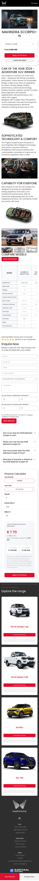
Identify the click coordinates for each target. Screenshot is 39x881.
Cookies (20, 858)
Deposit (7, 494)
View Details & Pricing (19, 635)
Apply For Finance (19, 575)
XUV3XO (19, 727)
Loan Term (8, 486)
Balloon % (8, 512)
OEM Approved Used (20, 830)
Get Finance (10, 877)
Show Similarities (10, 259)
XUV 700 (19, 778)
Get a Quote (19, 640)
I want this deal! (19, 60)
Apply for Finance (19, 55)
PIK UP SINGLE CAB (19, 677)
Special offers (20, 833)
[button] (35, 237)
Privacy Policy (15, 416)
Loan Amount (9, 477)
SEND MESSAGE (9, 421)
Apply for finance (20, 841)
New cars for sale (20, 827)
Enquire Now (29, 877)
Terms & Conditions (20, 864)
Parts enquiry (20, 844)
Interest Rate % (9, 503)
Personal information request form (20, 861)
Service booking (20, 847)
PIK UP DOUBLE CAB (19, 626)
